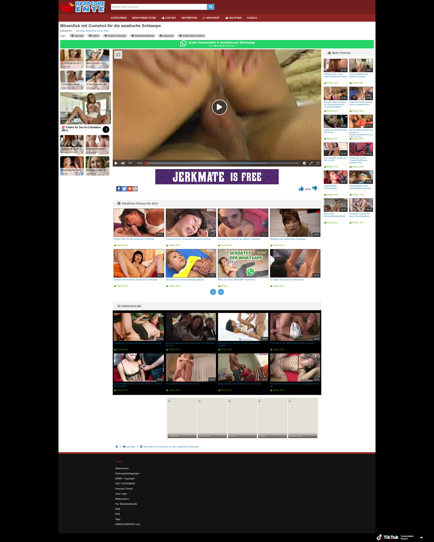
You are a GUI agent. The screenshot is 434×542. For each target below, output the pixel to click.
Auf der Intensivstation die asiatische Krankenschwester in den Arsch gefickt (361, 133)
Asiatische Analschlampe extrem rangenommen (360, 103)
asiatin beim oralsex (193, 35)
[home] (117, 446)
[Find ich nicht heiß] (315, 189)
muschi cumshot (116, 35)
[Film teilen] (129, 188)
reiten (95, 35)
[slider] (222, 163)
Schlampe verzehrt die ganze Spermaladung (359, 215)
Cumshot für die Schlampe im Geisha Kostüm (188, 239)
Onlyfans (235, 17)
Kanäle (252, 17)
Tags (117, 519)
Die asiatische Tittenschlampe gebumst (185, 279)
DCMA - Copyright (125, 478)
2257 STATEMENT (125, 483)
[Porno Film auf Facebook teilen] (119, 188)
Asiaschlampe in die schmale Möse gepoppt (360, 187)
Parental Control (124, 488)
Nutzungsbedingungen (127, 473)
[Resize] (311, 163)
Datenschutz (122, 468)
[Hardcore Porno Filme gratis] (83, 12)
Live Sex (170, 17)
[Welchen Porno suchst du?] (210, 7)
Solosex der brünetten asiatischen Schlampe (135, 279)
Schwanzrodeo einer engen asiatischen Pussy (335, 75)
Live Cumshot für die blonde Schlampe (358, 75)
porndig (80, 30)
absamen (168, 35)
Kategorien (119, 17)
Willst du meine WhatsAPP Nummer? (236, 279)
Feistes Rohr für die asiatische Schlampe (134, 239)
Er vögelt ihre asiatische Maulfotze (287, 279)
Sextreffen (189, 17)
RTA (117, 514)
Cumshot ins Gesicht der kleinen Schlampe (239, 239)
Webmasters (122, 498)
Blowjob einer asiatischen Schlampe (287, 239)
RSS (117, 509)
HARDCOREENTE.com (127, 524)
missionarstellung (144, 35)
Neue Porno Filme (144, 17)
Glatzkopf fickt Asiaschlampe (330, 187)
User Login (121, 493)
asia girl (78, 35)
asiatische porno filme (97, 30)
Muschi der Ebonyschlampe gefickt (334, 215)
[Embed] (135, 188)
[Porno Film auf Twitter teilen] (124, 188)
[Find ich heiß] (301, 189)
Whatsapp (213, 17)
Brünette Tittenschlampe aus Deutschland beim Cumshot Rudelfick (335, 104)
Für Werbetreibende (126, 504)
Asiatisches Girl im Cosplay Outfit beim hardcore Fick (358, 160)
